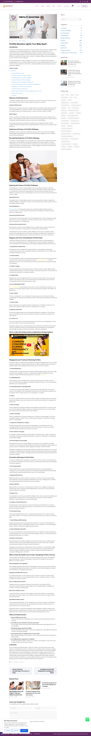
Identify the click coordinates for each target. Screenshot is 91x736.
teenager (70, 146)
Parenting (71, 40)
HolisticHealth (74, 102)
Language (64, 107)
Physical (63, 125)
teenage (63, 146)
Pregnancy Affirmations (67, 128)
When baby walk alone (66, 149)
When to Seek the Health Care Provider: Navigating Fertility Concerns (26, 91)
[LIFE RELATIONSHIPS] (64, 81)
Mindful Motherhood (73, 110)
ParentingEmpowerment (73, 118)
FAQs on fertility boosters (17, 93)
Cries (71, 97)
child (77, 94)
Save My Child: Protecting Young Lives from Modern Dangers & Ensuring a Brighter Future (74, 73)
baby (12, 662)
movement (71, 113)
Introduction (13, 70)
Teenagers (76, 146)
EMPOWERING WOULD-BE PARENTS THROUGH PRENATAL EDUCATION (16, 693)
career (72, 94)
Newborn (63, 115)
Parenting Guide (65, 120)
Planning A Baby (14, 37)
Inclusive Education (71, 33)
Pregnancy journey (66, 141)
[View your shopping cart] (72, 6)
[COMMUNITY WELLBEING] (64, 61)
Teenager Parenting (71, 50)
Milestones (64, 110)
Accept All (24, 730)
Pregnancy (71, 45)
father (69, 100)
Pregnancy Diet (65, 138)
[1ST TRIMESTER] (64, 70)
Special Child (71, 47)
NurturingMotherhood (73, 115)
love (69, 107)
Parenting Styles (65, 123)
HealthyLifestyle (65, 102)
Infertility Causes (65, 105)
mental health (75, 107)
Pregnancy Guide (74, 138)
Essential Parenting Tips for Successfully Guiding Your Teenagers (49, 684)
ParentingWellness (75, 123)
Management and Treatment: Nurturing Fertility (22, 86)
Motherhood (64, 113)
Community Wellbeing (71, 30)
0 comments (23, 40)
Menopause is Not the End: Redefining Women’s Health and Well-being (74, 83)
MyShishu (16, 662)
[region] (16, 726)
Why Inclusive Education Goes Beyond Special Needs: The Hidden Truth (74, 62)
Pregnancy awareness (66, 131)
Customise (8, 730)
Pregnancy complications (67, 136)
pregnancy (21, 662)
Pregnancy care (76, 133)
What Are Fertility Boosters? (18, 73)
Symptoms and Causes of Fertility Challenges (21, 75)
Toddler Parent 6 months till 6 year (71, 52)
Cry (75, 97)
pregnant (75, 144)
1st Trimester (71, 28)
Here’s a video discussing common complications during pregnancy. (26, 84)
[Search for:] (71, 19)
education (64, 100)
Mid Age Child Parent (71, 38)
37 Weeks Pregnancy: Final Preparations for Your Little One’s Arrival (33, 693)
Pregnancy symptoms (66, 144)
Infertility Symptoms (76, 105)
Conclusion (14, 95)
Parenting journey (75, 120)
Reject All (16, 730)
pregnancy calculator (66, 133)
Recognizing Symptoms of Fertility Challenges (21, 77)
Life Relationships (71, 35)
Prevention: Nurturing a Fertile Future (19, 88)
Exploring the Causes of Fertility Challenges (21, 80)
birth (67, 94)
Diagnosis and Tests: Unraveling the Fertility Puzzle (22, 82)
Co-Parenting (64, 97)
